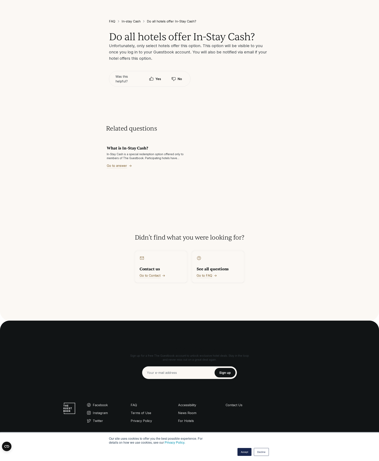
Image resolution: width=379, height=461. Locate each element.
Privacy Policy (174, 442)
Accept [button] (244, 452)
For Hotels (186, 421)
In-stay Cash (131, 21)
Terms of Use (141, 413)
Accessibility (187, 405)
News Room (187, 413)
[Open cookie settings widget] (6, 446)
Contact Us (234, 405)
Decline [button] (261, 452)
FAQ (112, 21)
